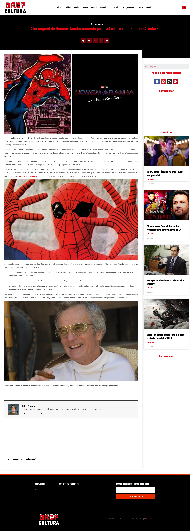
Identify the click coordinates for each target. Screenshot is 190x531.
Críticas (140, 7)
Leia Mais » (150, 179)
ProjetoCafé (150, 519)
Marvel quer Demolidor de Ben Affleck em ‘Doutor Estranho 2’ (164, 228)
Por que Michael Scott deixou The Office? (165, 282)
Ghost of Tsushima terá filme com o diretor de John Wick (165, 336)
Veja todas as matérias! (33, 414)
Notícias (149, 7)
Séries (68, 7)
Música (76, 7)
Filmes (59, 7)
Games (85, 7)
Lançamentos (128, 7)
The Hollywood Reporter (27, 176)
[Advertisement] (70, 440)
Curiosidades (105, 7)
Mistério (117, 7)
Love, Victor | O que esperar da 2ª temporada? (165, 174)
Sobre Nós (38, 490)
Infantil (94, 7)
